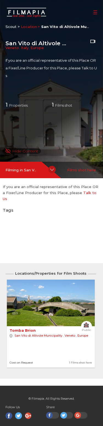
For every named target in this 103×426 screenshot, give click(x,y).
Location (29, 26)
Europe (37, 48)
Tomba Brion (23, 330)
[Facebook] (8, 415)
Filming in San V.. (20, 170)
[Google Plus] (28, 415)
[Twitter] (18, 415)
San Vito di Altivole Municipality (38, 335)
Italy (25, 48)
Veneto (12, 48)
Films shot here (81, 170)
